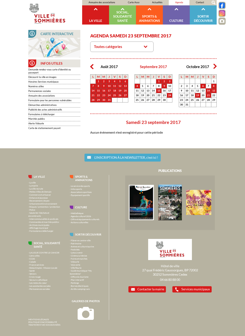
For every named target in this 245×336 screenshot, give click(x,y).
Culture (176, 21)
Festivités (75, 249)
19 (120, 90)
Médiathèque (77, 213)
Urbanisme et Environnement (43, 203)
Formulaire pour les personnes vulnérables (50, 100)
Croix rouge (35, 276)
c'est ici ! (126, 157)
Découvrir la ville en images (42, 77)
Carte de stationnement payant (44, 128)
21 (93, 95)
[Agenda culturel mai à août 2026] (198, 214)
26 (120, 95)
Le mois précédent (91, 66)
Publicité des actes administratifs (45, 109)
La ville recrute (36, 188)
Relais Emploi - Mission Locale (43, 268)
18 (114, 90)
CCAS (32, 258)
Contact (200, 2)
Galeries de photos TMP (222, 21)
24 (109, 95)
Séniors (32, 273)
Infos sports (76, 189)
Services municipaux (195, 289)
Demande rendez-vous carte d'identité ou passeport (49, 71)
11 (114, 86)
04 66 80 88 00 (170, 280)
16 (103, 90)
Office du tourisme (79, 276)
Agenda (179, 2)
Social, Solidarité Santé (122, 16)
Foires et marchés (79, 258)
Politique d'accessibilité (42, 322)
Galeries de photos (86, 301)
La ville (95, 21)
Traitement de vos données (44, 324)
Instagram (222, 13)
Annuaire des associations (102, 2)
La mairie (33, 185)
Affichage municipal (38, 228)
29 (98, 100)
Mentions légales (38, 319)
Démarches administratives (42, 105)
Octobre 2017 (197, 67)
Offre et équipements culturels (85, 219)
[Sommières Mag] (170, 219)
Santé (32, 270)
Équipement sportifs (80, 195)
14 (93, 90)
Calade (32, 261)
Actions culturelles (79, 222)
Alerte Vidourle (36, 123)
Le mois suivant (215, 66)
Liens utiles (34, 255)
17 (109, 90)
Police (32, 209)
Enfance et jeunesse (38, 197)
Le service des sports (80, 186)
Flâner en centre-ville (81, 240)
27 (125, 95)
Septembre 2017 (153, 67)
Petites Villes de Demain (40, 191)
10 (109, 86)
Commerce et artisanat (40, 194)
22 (98, 95)
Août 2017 (109, 67)
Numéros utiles (36, 86)
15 (98, 90)
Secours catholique (38, 280)
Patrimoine (76, 243)
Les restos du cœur (38, 283)
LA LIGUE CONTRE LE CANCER (44, 252)
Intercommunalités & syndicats (43, 219)
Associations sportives (81, 192)
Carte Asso (133, 2)
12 (120, 86)
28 (93, 100)
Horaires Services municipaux (43, 81)
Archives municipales (39, 225)
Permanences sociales (39, 91)
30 (103, 100)
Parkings (75, 283)
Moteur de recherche (213, 2)
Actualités (157, 2)
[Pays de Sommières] (141, 219)
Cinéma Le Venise (79, 255)
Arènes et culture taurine (82, 246)
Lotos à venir (77, 252)
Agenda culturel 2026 (81, 216)
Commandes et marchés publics (44, 222)
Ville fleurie (76, 268)
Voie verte (75, 264)
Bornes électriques (79, 286)
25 (114, 95)
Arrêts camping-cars (80, 289)
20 (125, 90)
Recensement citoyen (39, 200)
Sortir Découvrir (203, 18)
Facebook (222, 5)
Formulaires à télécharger (41, 114)
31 (109, 100)
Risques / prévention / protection (44, 206)
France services (36, 264)
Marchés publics (36, 118)
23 (103, 95)
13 (125, 86)
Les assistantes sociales (40, 286)
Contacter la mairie (150, 289)
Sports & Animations (149, 18)
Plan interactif (77, 280)
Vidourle (75, 261)
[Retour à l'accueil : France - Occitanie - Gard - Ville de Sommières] (55, 12)
